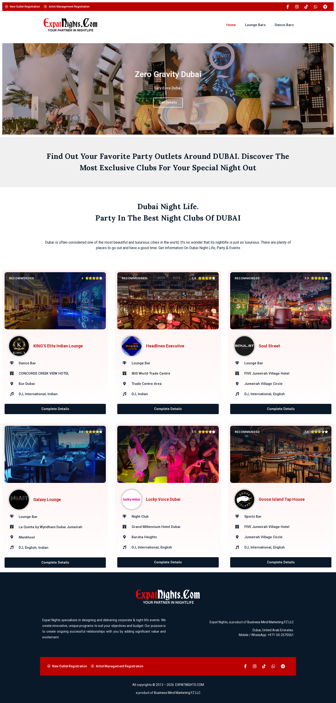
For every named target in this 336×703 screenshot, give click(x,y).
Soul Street (269, 346)
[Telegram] (325, 7)
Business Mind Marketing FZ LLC (270, 622)
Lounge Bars (255, 25)
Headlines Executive (165, 346)
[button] (7, 89)
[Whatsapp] (316, 7)
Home (231, 25)
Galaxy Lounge (47, 499)
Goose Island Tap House (282, 499)
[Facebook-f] (287, 7)
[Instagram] (297, 7)
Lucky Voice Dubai (163, 499)
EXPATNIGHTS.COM (189, 685)
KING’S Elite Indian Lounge (58, 346)
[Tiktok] (306, 7)
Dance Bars (284, 25)
